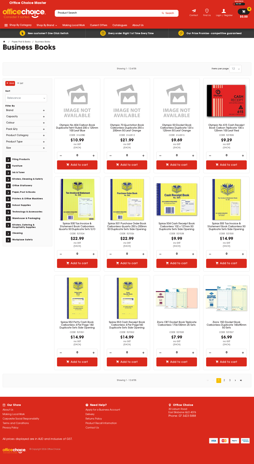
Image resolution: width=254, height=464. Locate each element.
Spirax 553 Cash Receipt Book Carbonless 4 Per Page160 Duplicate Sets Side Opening (127, 325)
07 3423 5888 (187, 416)
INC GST (238, 4)
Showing (126, 69)
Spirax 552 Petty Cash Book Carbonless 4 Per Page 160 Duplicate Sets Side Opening (77, 325)
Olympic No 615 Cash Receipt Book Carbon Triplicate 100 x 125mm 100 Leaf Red (226, 128)
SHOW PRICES (239, 1)
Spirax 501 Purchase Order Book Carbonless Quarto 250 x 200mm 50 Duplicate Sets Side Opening (127, 227)
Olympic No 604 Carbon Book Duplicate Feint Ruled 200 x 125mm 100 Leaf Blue (77, 128)
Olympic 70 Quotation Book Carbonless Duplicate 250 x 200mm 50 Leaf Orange (127, 128)
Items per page (220, 69)
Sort (7, 91)
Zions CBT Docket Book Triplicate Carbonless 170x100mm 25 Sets (176, 323)
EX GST (234, 4)
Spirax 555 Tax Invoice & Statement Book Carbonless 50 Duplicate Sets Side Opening (226, 227)
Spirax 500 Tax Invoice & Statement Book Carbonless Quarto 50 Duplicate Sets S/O (77, 227)
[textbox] (107, 13)
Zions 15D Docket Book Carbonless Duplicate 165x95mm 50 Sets (226, 325)
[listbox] (235, 69)
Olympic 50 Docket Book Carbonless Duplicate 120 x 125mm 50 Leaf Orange (176, 128)
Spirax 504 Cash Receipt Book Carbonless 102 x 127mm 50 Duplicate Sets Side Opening (177, 227)
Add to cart (79, 165)
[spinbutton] (77, 155)
